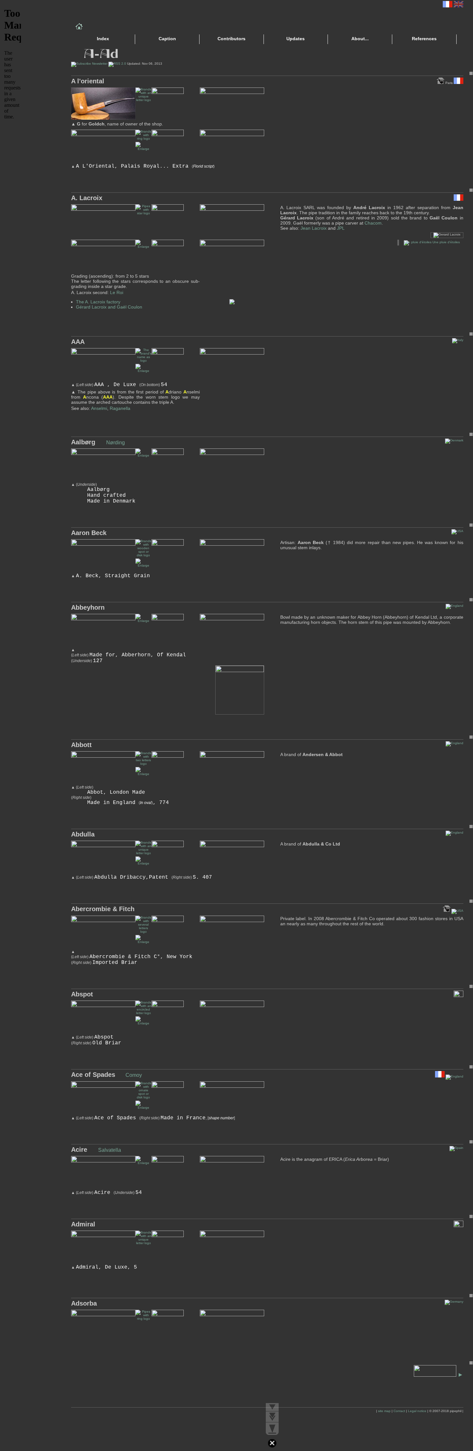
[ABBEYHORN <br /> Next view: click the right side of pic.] (143, 621)
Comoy (133, 1075)
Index (103, 38)
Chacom (373, 223)
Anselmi (99, 408)
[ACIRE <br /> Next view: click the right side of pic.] (143, 1163)
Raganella (120, 408)
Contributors (232, 38)
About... (360, 38)
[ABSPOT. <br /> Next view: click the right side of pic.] (143, 1023)
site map (384, 1411)
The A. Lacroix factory (98, 301)
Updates (295, 38)
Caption (167, 38)
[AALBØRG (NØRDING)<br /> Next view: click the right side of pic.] (143, 455)
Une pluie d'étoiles (445, 242)
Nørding (115, 442)
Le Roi (116, 292)
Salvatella (109, 1150)
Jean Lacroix (314, 228)
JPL (341, 228)
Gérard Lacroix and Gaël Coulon (109, 307)
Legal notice (417, 1411)
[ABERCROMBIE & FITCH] (143, 942)
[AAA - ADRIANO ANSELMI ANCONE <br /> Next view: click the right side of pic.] (143, 371)
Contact (399, 1411)
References (424, 38)
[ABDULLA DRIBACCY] (143, 863)
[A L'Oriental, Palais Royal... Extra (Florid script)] (143, 149)
